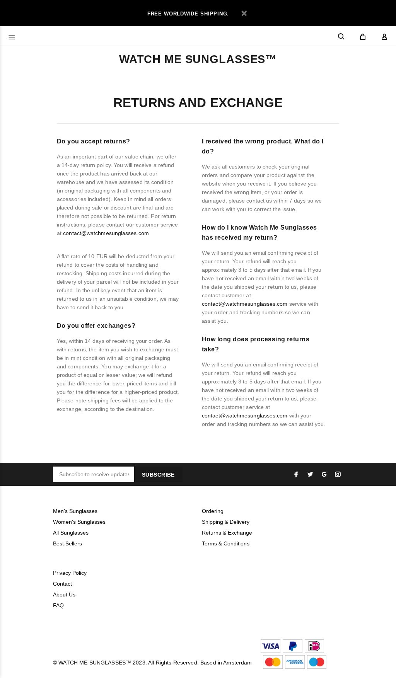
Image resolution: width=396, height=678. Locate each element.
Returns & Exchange (227, 533)
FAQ (58, 605)
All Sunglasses (71, 533)
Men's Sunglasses (75, 511)
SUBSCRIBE (158, 475)
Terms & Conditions (225, 543)
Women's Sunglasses (79, 522)
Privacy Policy (70, 573)
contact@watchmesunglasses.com (106, 233)
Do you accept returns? (93, 141)
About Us (64, 594)
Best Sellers (67, 543)
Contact (62, 584)
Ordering (213, 511)
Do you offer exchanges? (96, 325)
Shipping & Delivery (225, 522)
